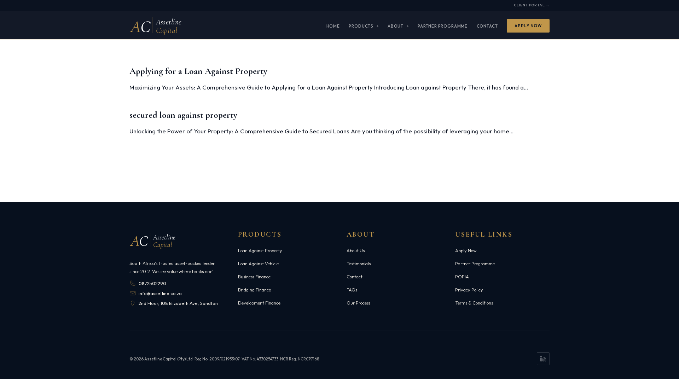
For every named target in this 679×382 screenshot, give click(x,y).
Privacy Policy (469, 290)
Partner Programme (443, 25)
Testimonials (359, 263)
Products (361, 25)
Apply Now (528, 25)
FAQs (352, 290)
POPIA (462, 276)
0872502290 (152, 283)
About (396, 25)
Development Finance (259, 303)
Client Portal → (532, 5)
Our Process (358, 303)
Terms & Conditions (474, 303)
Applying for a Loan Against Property (198, 70)
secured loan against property (183, 114)
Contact (487, 25)
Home (333, 25)
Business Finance (254, 276)
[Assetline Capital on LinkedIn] (543, 358)
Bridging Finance (254, 290)
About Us (356, 250)
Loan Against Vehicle (258, 263)
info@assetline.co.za (160, 293)
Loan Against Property (260, 250)
